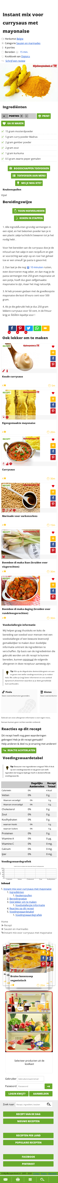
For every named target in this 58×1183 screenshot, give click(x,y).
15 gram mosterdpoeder (19, 131)
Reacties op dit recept (22, 908)
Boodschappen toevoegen (31, 168)
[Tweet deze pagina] (29, 328)
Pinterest (28, 1164)
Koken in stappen (31, 218)
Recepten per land (28, 1135)
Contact (36, 1173)
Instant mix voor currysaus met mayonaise (27, 889)
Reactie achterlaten (21, 750)
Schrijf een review (15, 60)
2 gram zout (12, 147)
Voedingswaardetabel (22, 911)
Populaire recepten (28, 1142)
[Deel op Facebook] (53, 358)
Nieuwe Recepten (28, 1121)
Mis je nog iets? (31, 183)
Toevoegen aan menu (31, 175)
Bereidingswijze (18, 898)
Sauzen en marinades (28, 43)
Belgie (20, 38)
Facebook (28, 1156)
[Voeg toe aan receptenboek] (53, 352)
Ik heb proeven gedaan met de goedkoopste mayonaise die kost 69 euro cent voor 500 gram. (29, 295)
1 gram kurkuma (14, 153)
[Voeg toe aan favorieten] (53, 346)
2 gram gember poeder (18, 142)
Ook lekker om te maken (23, 902)
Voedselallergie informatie (30, 905)
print (46, 116)
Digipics (25, 56)
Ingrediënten (17, 892)
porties (11, 47)
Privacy (44, 1173)
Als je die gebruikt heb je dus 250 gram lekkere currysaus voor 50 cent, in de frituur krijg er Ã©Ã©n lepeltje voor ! (27, 311)
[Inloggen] (48, 1086)
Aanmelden (41, 1093)
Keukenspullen (23, 895)
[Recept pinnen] (53, 364)
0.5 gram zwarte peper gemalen (23, 158)
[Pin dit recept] (21, 328)
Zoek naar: (9, 1104)
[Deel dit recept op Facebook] (12, 328)
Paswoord (11, 1086)
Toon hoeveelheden (31, 210)
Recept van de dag (28, 1114)
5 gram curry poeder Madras (21, 136)
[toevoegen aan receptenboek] (50, 954)
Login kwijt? (16, 1093)
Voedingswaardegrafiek (28, 915)
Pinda (9, 691)
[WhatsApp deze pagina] (37, 328)
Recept (8, 925)
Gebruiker (11, 1078)
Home (4, 921)
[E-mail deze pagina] (46, 328)
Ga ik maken (15, 123)
